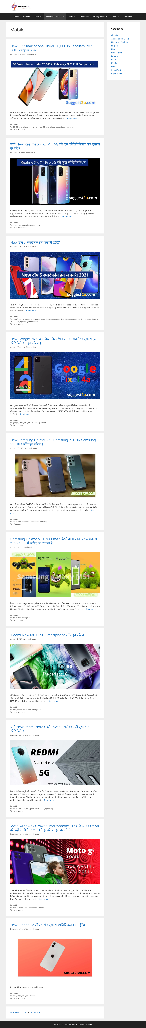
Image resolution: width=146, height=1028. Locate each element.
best (14, 710)
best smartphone (53, 319)
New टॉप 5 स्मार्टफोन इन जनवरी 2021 (35, 242)
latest (15, 225)
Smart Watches (118, 70)
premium (25, 522)
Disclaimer (84, 17)
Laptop (114, 56)
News (37, 17)
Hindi (113, 49)
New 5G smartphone (47, 127)
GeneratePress (86, 1024)
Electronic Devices (53, 17)
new (36, 127)
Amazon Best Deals (120, 39)
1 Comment (17, 524)
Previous (15, 1012)
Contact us (128, 17)
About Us (115, 17)
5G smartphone (22, 127)
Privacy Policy (98, 17)
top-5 (17, 322)
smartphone (26, 225)
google (15, 423)
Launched (21, 809)
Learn (70, 17)
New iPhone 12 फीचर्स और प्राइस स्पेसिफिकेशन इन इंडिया (48, 925)
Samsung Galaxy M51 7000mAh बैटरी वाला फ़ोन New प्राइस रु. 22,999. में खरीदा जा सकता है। (53, 541)
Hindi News (116, 53)
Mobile (15, 124)
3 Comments (18, 425)
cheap (19, 710)
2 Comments (18, 620)
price (32, 809)
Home (16, 17)
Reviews (26, 17)
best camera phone (38, 319)
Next (37, 1012)
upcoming (36, 225)
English (114, 46)
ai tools (114, 35)
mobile (31, 127)
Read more (72, 118)
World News (116, 74)
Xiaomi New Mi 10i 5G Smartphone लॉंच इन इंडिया (47, 635)
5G (14, 127)
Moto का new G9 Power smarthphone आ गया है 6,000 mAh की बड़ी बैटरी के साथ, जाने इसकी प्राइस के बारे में (54, 828)
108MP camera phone (21, 319)
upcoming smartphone (64, 127)
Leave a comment (19, 129)
